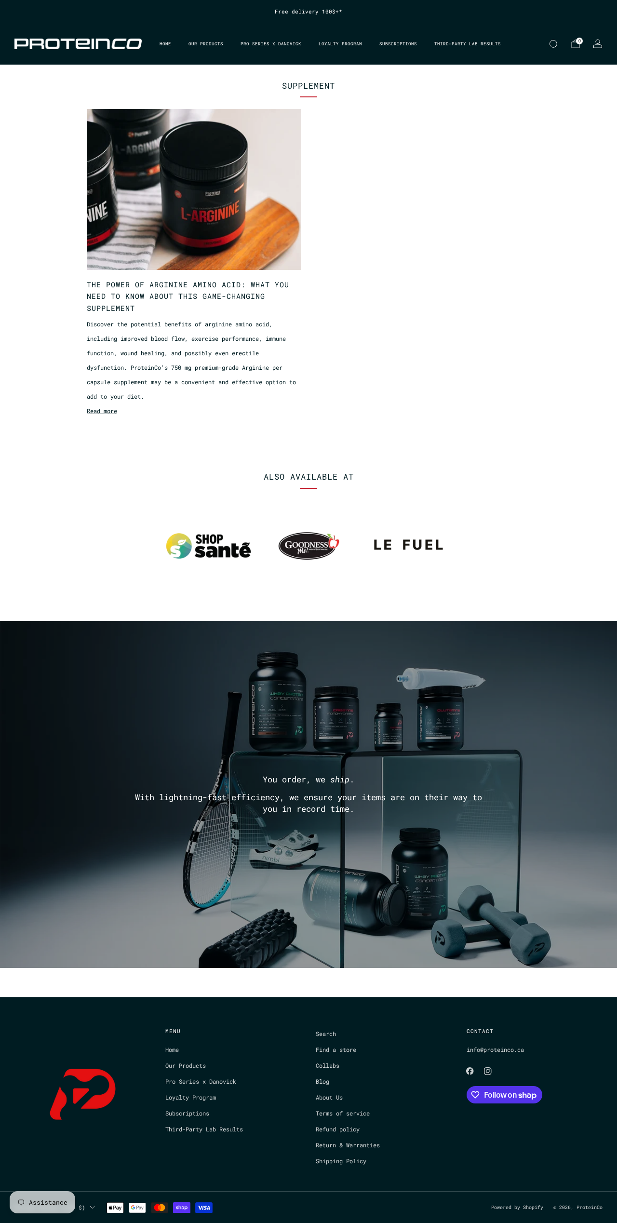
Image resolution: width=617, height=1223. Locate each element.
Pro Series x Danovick (271, 43)
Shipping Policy (341, 1161)
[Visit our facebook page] (470, 1071)
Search (326, 1033)
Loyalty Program (340, 43)
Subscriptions (398, 43)
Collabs (327, 1065)
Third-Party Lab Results (467, 43)
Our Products (205, 43)
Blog (322, 1081)
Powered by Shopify (517, 1207)
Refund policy (338, 1129)
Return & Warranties (348, 1145)
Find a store (336, 1049)
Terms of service (343, 1113)
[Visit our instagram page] (488, 1071)
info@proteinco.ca (495, 1049)
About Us (329, 1097)
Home (165, 43)
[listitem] (308, 11)
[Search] (553, 44)
